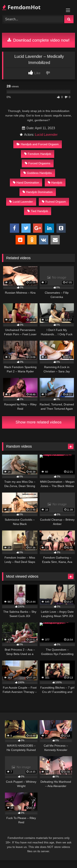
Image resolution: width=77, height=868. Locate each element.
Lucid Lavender (46, 134)
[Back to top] (64, 856)
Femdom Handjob (39, 153)
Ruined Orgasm (55, 201)
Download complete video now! (41, 40)
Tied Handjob (39, 211)
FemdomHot (23, 7)
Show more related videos (39, 422)
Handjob (56, 182)
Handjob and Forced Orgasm (40, 144)
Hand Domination (27, 182)
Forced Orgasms (39, 163)
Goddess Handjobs (39, 173)
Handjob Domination (39, 192)
